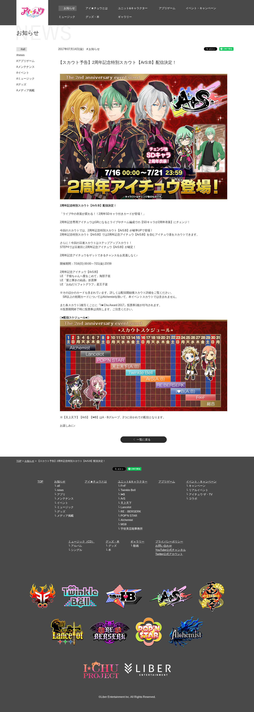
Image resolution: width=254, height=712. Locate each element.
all (58, 485)
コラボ (193, 498)
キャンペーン (197, 485)
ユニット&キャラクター (132, 481)
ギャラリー (137, 541)
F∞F (123, 485)
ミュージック (65, 507)
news (60, 490)
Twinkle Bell (128, 490)
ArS (123, 498)
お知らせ (29, 461)
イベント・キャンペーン (201, 481)
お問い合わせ (163, 545)
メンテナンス (65, 498)
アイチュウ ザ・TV (201, 494)
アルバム (76, 545)
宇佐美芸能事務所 (132, 528)
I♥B (123, 494)
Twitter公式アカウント (169, 554)
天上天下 (126, 502)
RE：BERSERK (131, 511)
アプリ (61, 494)
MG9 (123, 524)
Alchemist (127, 520)
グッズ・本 (112, 541)
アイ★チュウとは (96, 481)
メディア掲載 (65, 515)
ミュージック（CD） (81, 541)
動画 (136, 545)
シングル (76, 549)
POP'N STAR (129, 515)
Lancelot (126, 507)
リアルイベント (198, 490)
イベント (62, 502)
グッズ (61, 511)
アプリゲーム (166, 481)
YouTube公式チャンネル (170, 549)
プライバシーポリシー (169, 541)
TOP (18, 461)
